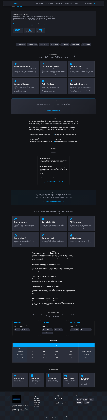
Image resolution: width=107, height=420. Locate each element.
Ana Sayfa (14, 6)
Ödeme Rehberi (59, 3)
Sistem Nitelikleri (39, 3)
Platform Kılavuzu (49, 3)
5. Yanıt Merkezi (65, 44)
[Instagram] (57, 399)
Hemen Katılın (36, 406)
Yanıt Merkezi (77, 3)
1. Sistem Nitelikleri (21, 44)
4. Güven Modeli (54, 44)
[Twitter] (55, 399)
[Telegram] (61, 399)
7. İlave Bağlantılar (86, 44)
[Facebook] (59, 399)
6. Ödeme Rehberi (75, 44)
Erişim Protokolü (68, 3)
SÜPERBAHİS (15, 3)
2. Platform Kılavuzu (32, 44)
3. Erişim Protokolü (44, 44)
